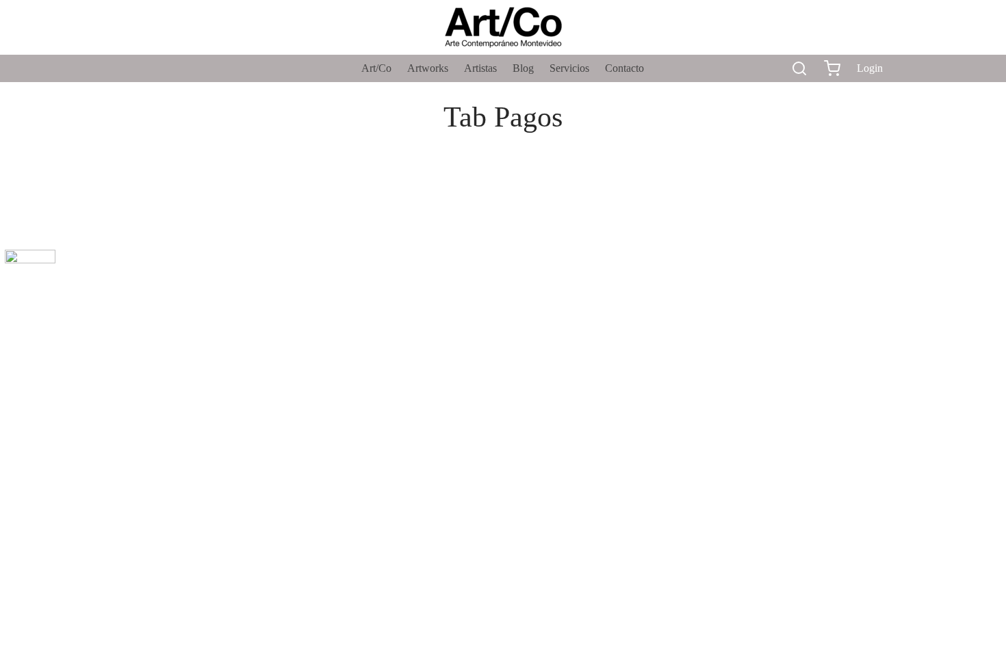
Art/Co (376, 68)
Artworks (427, 68)
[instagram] (161, 68)
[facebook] (133, 68)
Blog (523, 68)
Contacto (624, 68)
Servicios (569, 68)
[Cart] (832, 68)
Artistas (480, 68)
